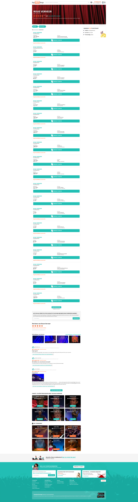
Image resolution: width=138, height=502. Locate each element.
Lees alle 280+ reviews (54, 16)
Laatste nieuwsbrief (35, 488)
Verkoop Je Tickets (60, 483)
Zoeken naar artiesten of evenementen (51, 2)
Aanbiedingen (34, 487)
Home (34, 13)
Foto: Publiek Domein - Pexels (102, 24)
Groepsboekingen (60, 481)
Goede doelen (47, 487)
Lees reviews (60, 475)
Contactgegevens (48, 485)
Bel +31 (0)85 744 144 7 (69, 457)
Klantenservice (72, 481)
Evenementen (34, 485)
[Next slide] (78, 339)
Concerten (34, 481)
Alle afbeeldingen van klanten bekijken (73, 334)
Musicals (33, 484)
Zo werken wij (85, 476)
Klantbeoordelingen (48, 481)
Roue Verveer (38, 13)
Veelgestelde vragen (48, 484)
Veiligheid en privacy (73, 483)
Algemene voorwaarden (74, 484)
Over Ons (46, 483)
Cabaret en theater (35, 483)
